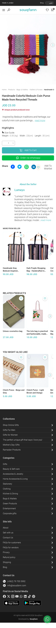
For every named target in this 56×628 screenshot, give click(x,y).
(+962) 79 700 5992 (16, 581)
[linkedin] (25, 597)
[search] (8, 10)
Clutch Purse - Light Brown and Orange (35, 391)
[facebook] (4, 597)
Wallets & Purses (36, 90)
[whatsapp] (21, 597)
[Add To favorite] (21, 235)
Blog (41, 3)
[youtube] (16, 597)
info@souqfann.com (16, 585)
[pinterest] (33, 597)
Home (4, 90)
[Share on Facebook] (13, 167)
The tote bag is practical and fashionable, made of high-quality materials (37, 332)
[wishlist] (47, 10)
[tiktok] (29, 597)
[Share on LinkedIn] (33, 167)
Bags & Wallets (22, 90)
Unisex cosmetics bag (12, 331)
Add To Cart (30, 150)
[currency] (46, 3)
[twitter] (8, 597)
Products (11, 90)
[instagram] (12, 597)
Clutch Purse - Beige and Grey (13, 391)
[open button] (3, 10)
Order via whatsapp (30, 158)
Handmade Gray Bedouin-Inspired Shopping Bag (10, 269)
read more (40, 120)
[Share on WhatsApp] (26, 167)
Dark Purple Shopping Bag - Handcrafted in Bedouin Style (36, 269)
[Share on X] (19, 167)
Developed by (28, 619)
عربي (50, 3)
